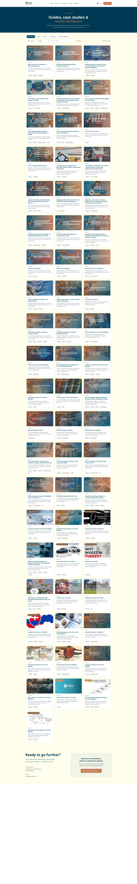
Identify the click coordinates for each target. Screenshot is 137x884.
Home (51, 3)
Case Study (53, 36)
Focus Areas (65, 3)
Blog (38, 36)
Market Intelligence (63, 36)
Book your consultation (90, 771)
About (70, 3)
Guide (44, 36)
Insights (76, 3)
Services (57, 3)
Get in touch (107, 3)
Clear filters (78, 40)
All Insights (31, 36)
